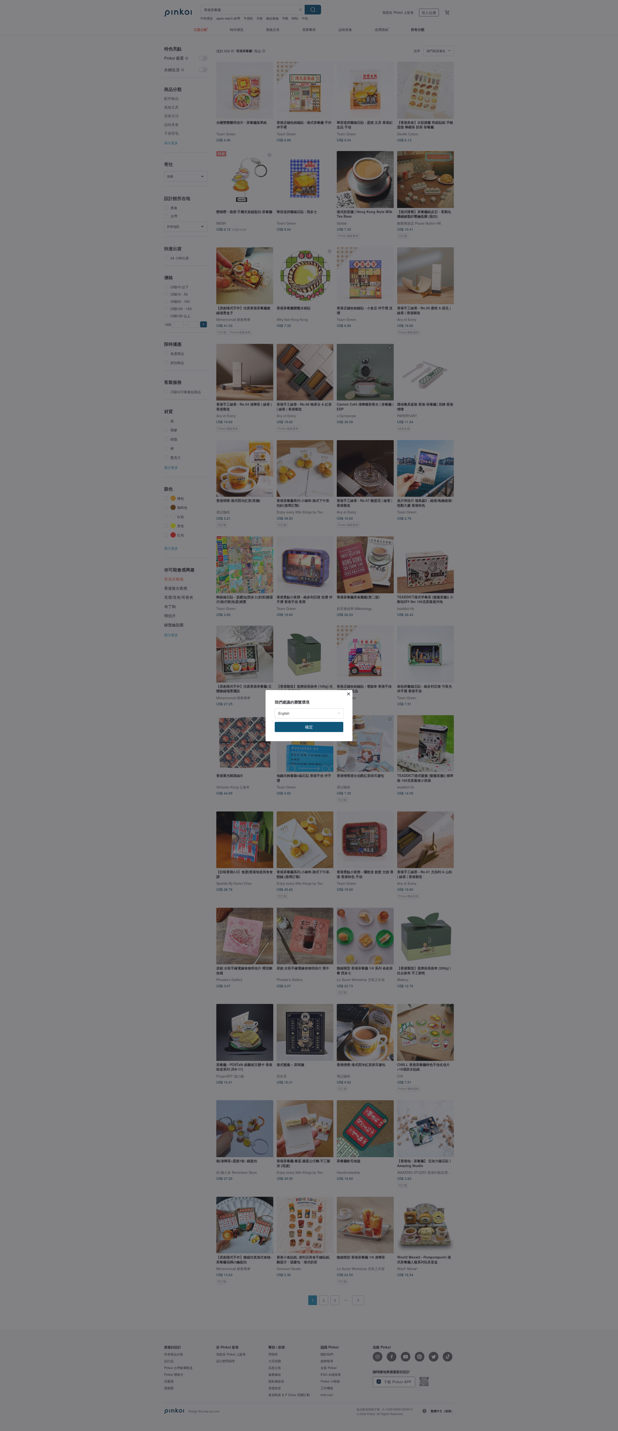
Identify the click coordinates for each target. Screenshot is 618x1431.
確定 (309, 727)
